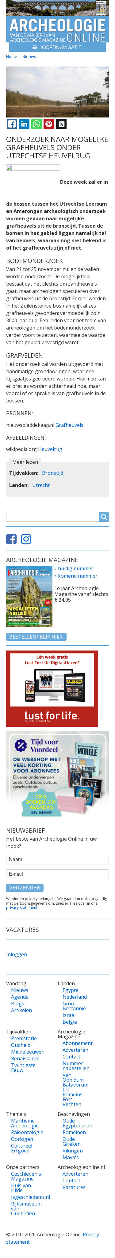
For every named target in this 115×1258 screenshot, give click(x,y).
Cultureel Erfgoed (21, 1148)
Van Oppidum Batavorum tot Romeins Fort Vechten (74, 1089)
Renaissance (22, 1058)
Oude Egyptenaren (74, 1123)
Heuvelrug (50, 449)
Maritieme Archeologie (22, 1123)
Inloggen (16, 954)
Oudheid (20, 1045)
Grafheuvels (69, 425)
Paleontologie (22, 1132)
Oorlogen (22, 1139)
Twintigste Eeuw (22, 1067)
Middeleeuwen (22, 1052)
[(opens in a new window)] (13, 541)
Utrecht (41, 485)
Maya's (71, 1157)
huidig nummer (75, 568)
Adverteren (74, 1050)
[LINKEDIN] (24, 124)
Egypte (71, 990)
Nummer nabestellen (74, 1065)
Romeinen (74, 1132)
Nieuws (29, 56)
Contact (71, 1057)
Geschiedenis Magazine (22, 1176)
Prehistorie (22, 1038)
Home (11, 56)
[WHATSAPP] (36, 124)
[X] (61, 124)
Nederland (74, 997)
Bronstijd (52, 473)
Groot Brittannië (74, 1005)
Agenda (20, 997)
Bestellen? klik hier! (36, 636)
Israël (69, 1015)
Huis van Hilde (21, 1187)
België (70, 1022)
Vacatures (74, 1187)
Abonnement (74, 1043)
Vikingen (73, 1151)
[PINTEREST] (49, 124)
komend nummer (78, 575)
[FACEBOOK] (12, 124)
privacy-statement (21, 907)
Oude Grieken (72, 1141)
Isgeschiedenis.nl (22, 1197)
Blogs (17, 1003)
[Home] (57, 29)
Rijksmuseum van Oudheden (22, 1209)
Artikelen (21, 1010)
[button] (57, 47)
